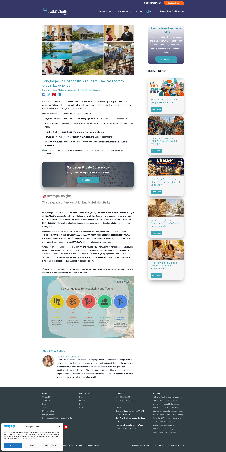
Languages (71, 90)
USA (81, 407)
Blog (44, 404)
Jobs (44, 407)
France (82, 400)
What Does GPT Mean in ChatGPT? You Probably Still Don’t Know (165, 182)
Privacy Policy (48, 411)
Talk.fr (45, 339)
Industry (62, 90)
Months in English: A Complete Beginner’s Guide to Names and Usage (166, 223)
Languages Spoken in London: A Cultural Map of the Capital (164, 141)
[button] (59, 427)
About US (46, 400)
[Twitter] (48, 94)
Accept (12, 445)
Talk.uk (65, 339)
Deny (32, 445)
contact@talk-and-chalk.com (128, 400)
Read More (156, 109)
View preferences (52, 445)
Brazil (81, 397)
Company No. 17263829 (126, 428)
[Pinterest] (54, 94)
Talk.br (51, 339)
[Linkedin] (59, 94)
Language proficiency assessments (57, 418)
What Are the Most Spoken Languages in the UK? (164, 101)
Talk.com (58, 339)
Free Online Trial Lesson (171, 11)
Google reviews (48, 414)
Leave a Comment (49, 90)
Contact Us (46, 397)
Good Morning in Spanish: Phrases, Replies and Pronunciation (164, 265)
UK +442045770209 (124, 397)
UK (80, 404)
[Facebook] (43, 94)
